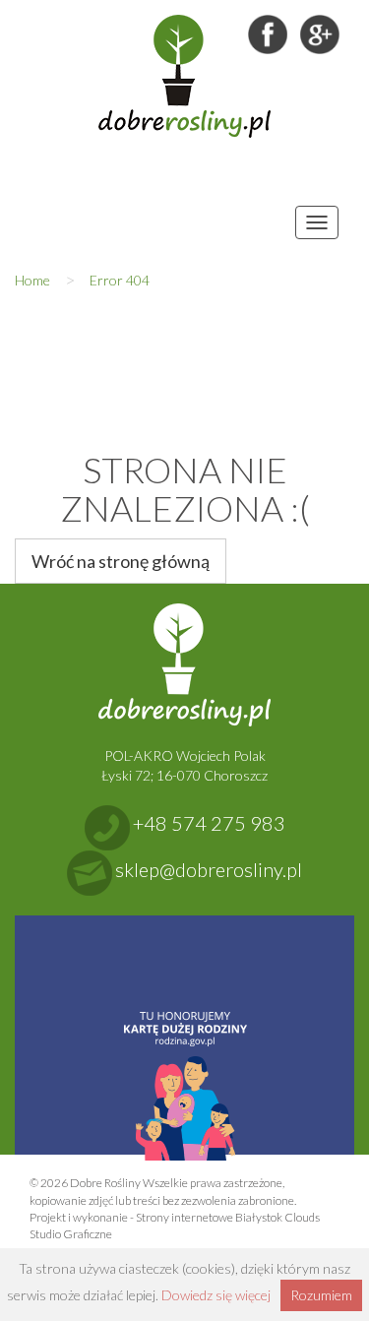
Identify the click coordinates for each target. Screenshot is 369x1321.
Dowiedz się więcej (216, 1295)
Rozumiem (321, 1295)
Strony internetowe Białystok (209, 1217)
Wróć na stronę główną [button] (120, 561)
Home (32, 280)
